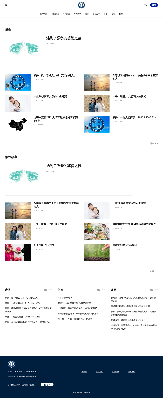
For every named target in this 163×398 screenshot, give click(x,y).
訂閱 (154, 5)
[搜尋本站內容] (6, 5)
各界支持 (96, 14)
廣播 (87, 14)
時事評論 (66, 14)
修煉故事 (77, 14)
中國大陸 (55, 14)
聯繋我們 (131, 371)
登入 (146, 5)
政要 (113, 289)
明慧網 (84, 371)
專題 (113, 14)
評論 (60, 289)
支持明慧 (115, 371)
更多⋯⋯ (154, 143)
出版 (105, 14)
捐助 (121, 14)
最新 (8, 29)
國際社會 (43, 14)
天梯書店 (99, 371)
